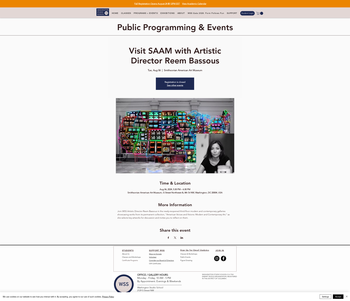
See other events (175, 85)
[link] (260, 13)
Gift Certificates (155, 264)
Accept (338, 296)
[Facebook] (223, 258)
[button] (126, 13)
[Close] (346, 296)
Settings (325, 296)
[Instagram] (216, 258)
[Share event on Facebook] (168, 238)
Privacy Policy (108, 296)
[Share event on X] (175, 238)
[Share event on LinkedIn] (181, 238)
